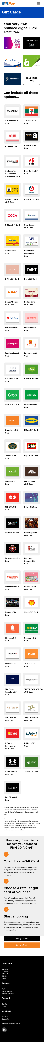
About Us (5, 1017)
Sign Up (4, 1004)
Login (4, 1006)
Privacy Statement (8, 993)
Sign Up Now (21, 945)
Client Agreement (7, 991)
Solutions (5, 969)
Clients (4, 976)
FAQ (3, 989)
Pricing (4, 978)
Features (5, 972)
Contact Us (5, 1019)
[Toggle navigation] (38, 3)
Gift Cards (5, 974)
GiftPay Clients (21, 939)
